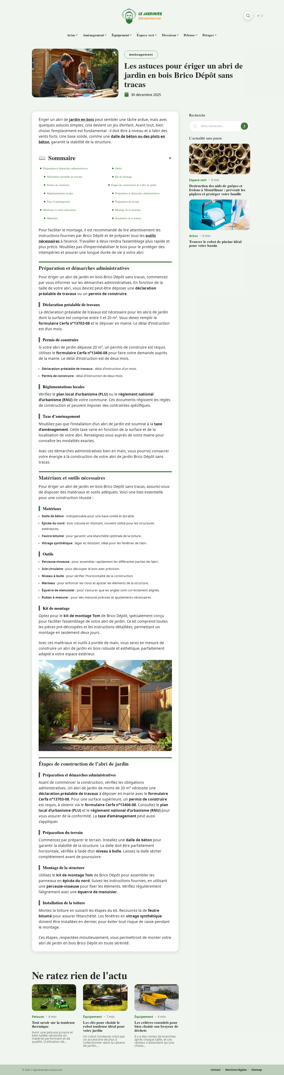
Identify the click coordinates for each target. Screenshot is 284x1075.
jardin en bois (81, 119)
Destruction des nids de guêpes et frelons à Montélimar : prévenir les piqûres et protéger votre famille (217, 190)
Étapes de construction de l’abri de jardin (133, 185)
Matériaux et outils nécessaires (59, 210)
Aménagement (141, 54)
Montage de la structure (128, 210)
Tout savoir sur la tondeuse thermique (53, 1024)
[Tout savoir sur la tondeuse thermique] (54, 997)
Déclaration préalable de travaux (64, 176)
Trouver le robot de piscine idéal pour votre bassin (215, 243)
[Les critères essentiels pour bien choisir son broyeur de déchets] (156, 997)
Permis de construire (58, 185)
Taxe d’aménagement (58, 201)
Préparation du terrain (127, 201)
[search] (248, 16)
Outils (118, 168)
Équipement (92, 1016)
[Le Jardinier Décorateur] (142, 15)
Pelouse (38, 1016)
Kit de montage (123, 176)
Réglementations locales (60, 193)
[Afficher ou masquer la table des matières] (124, 158)
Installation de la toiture (128, 218)
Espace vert (198, 180)
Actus (193, 235)
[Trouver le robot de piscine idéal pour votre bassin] (219, 215)
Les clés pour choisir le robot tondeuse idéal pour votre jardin (104, 1026)
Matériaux (52, 218)
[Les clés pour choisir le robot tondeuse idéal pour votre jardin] (105, 997)
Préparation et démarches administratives (65, 168)
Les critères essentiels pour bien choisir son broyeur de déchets (156, 1026)
